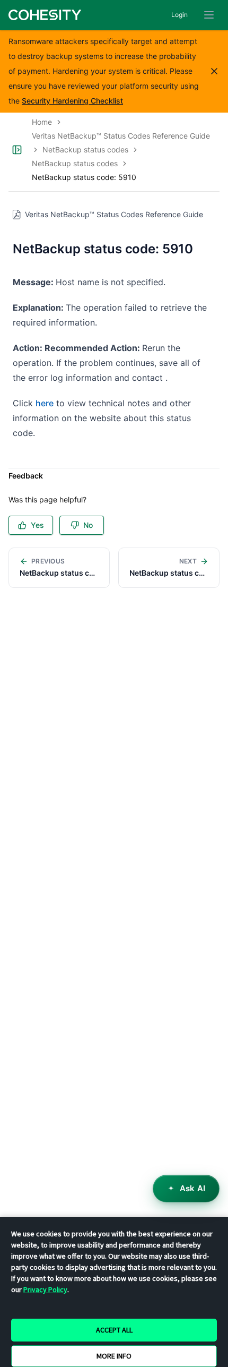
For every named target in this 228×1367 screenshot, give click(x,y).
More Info (114, 1356)
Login (179, 15)
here (45, 403)
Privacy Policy (45, 1289)
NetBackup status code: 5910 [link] (84, 177)
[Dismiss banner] (214, 71)
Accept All (114, 1330)
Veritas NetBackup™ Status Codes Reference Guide (121, 135)
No (88, 524)
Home (42, 121)
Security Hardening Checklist (72, 100)
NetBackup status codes (85, 149)
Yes (37, 524)
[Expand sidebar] (16, 149)
